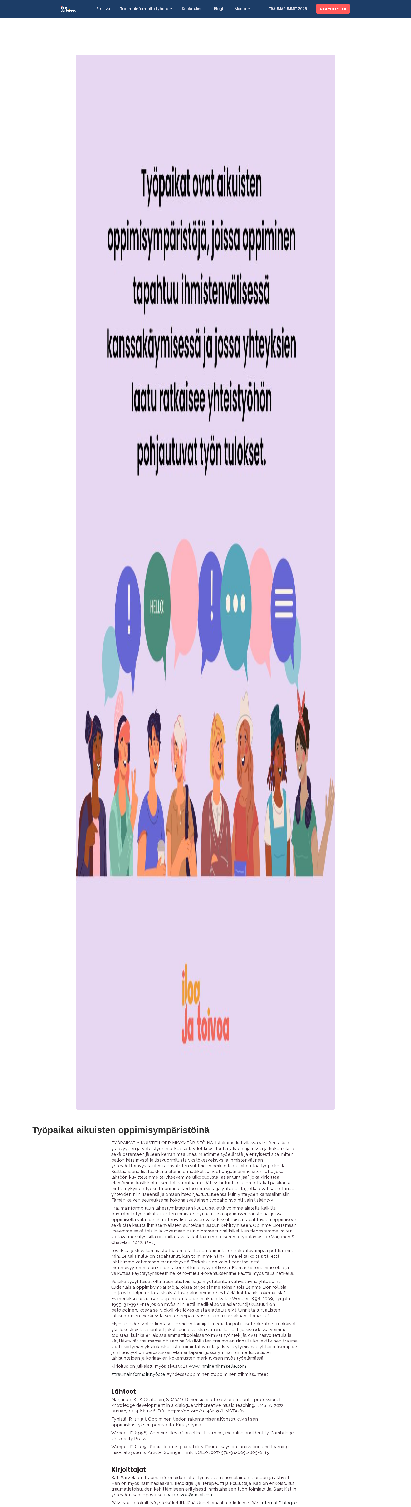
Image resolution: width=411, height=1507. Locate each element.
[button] (146, 9)
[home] (76, 9)
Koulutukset (193, 8)
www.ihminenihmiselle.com (218, 1366)
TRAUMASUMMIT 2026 (288, 8)
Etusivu (103, 8)
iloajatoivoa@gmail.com (188, 1494)
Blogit (219, 8)
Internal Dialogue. (279, 1502)
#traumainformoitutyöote (138, 1374)
